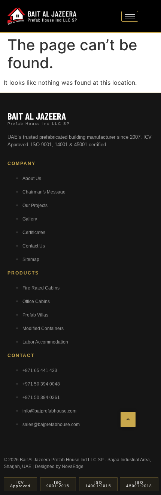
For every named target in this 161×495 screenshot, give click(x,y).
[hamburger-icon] (129, 16)
